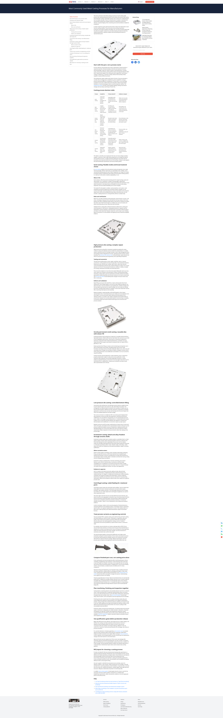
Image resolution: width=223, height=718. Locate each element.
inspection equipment (102, 614)
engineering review (98, 85)
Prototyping (123, 705)
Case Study (140, 706)
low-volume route (119, 631)
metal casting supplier (103, 671)
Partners (139, 705)
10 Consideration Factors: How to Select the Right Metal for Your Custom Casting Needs (147, 22)
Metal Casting (106, 701)
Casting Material (106, 706)
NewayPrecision (141, 701)
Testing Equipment (141, 703)
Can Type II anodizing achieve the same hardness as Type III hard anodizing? (112, 681)
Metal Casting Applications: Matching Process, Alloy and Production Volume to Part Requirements (147, 30)
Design (122, 701)
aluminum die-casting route (106, 255)
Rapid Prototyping (106, 703)
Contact (112, 1)
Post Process (105, 705)
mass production (124, 633)
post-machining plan (116, 595)
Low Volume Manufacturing (126, 706)
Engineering (123, 703)
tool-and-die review (100, 276)
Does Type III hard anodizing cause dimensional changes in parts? (109, 686)
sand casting (97, 169)
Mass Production (124, 708)
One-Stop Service (124, 710)
